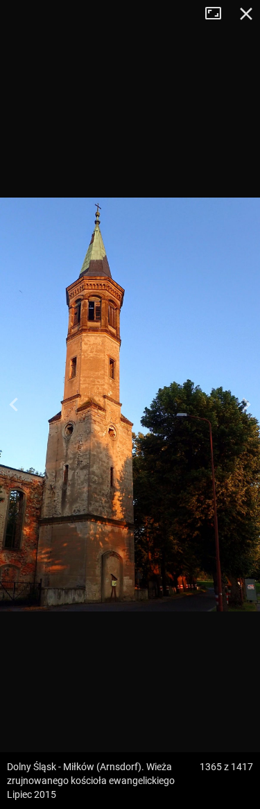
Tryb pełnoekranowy (218, 14)
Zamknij (246, 14)
